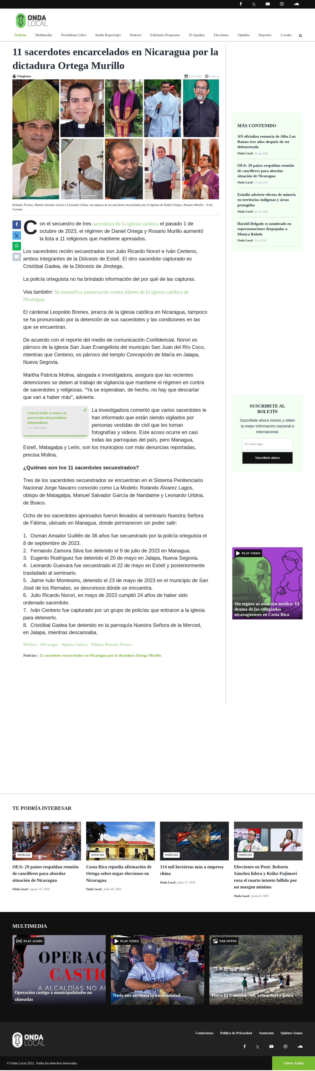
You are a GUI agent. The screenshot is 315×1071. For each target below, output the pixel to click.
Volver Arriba (294, 1063)
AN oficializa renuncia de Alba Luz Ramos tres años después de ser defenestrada (266, 141)
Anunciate (266, 1033)
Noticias (20, 35)
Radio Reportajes (108, 35)
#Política (30, 644)
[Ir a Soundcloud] (300, 1046)
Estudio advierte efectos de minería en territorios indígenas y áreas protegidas (266, 199)
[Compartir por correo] (17, 256)
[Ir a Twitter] (253, 4)
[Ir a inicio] (31, 19)
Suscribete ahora (267, 458)
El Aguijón (197, 35)
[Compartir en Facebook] (16, 224)
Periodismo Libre (73, 35)
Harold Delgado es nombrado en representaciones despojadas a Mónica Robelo (264, 229)
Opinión (243, 35)
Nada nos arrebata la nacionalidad (146, 995)
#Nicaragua (49, 644)
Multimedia (43, 35)
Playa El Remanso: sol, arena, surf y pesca (252, 995)
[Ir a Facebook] (244, 1046)
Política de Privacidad (236, 1033)
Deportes (265, 35)
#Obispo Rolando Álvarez (111, 644)
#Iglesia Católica (75, 644)
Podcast (135, 35)
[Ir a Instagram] (282, 4)
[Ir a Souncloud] (296, 4)
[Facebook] (241, 4)
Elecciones (221, 35)
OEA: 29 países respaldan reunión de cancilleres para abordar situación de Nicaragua (265, 170)
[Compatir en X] (17, 235)
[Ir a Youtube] (268, 4)
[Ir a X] (257, 1046)
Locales (286, 35)
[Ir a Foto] (115, 139)
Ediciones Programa (165, 35)
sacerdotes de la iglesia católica (126, 223)
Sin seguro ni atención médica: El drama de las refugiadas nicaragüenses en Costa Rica (266, 609)
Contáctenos (204, 1033)
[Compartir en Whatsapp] (16, 246)
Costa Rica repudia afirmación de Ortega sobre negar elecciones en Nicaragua (119, 873)
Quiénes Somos (292, 1033)
